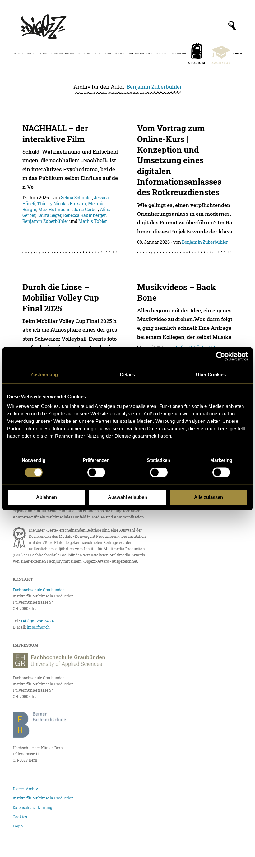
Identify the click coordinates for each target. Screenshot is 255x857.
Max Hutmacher (55, 209)
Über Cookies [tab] (211, 374)
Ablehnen (46, 497)
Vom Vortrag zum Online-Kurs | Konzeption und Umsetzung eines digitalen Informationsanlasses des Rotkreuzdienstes (179, 160)
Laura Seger (49, 215)
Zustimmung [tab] (44, 374)
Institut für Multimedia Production (43, 797)
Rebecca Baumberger (84, 215)
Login (18, 825)
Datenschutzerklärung (32, 807)
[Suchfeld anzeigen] (232, 25)
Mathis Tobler (92, 221)
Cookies (20, 816)
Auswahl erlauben (127, 497)
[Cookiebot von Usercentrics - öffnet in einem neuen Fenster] (220, 356)
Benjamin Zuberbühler (154, 86)
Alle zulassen (208, 497)
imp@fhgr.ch (38, 626)
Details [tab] (127, 374)
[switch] (96, 472)
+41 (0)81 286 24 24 (37, 620)
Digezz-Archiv (25, 788)
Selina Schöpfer (76, 197)
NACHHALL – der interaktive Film (55, 133)
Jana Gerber (86, 209)
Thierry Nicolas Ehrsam (61, 203)
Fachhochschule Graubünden (39, 589)
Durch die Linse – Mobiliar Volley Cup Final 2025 (60, 298)
